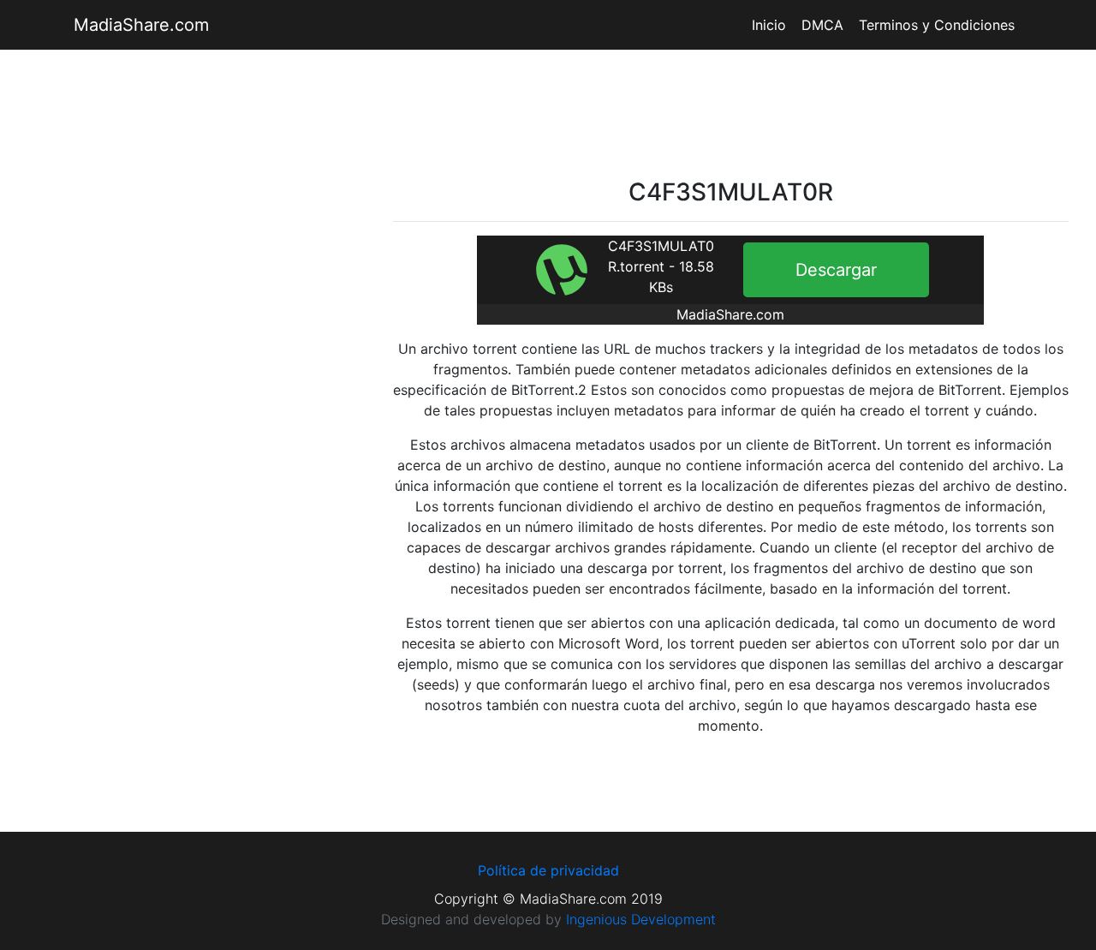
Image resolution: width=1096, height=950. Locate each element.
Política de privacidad (548, 870)
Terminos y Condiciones (937, 24)
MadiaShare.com (141, 25)
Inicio (769, 24)
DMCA (822, 24)
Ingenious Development (641, 919)
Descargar (836, 270)
